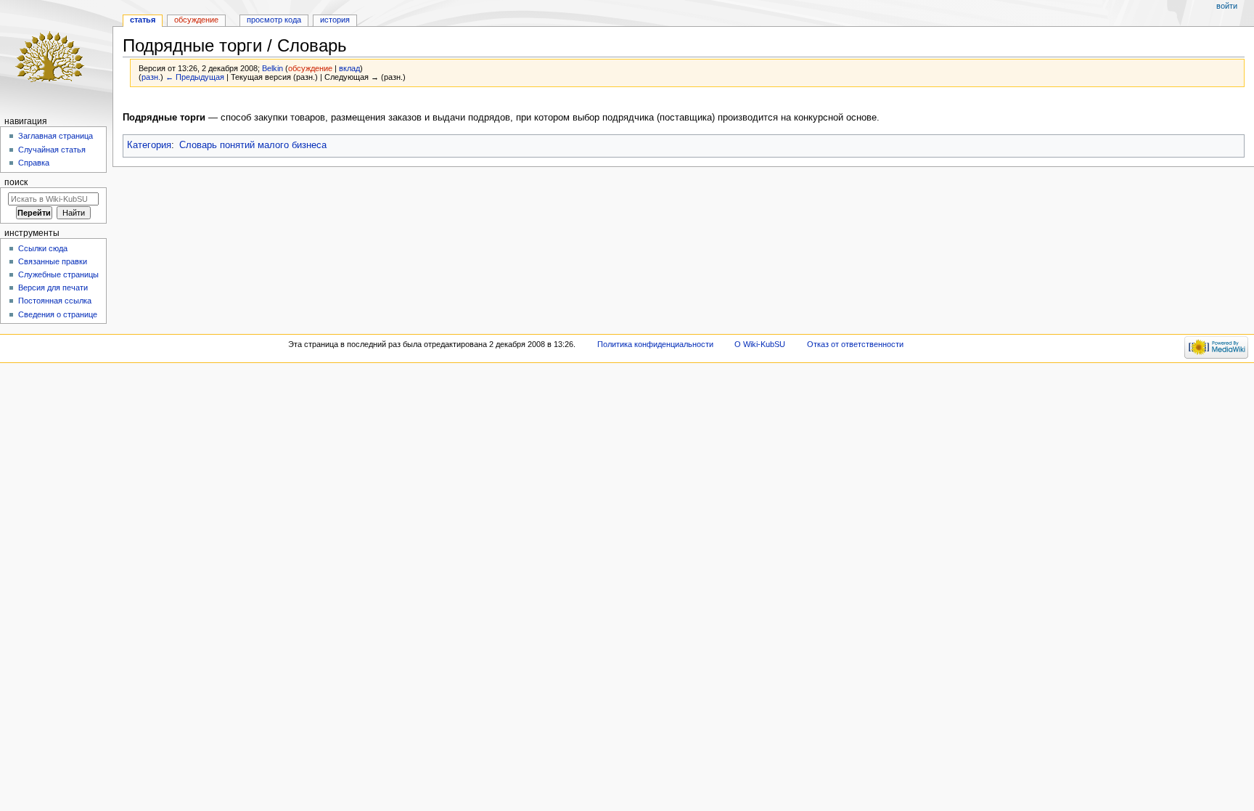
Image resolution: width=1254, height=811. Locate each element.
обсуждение (310, 68)
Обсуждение (196, 19)
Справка (33, 162)
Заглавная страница (55, 135)
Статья (142, 19)
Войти (1226, 5)
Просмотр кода (274, 19)
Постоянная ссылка (54, 300)
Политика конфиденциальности (655, 344)
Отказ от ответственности (855, 344)
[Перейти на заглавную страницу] (56, 56)
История (335, 19)
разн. (151, 77)
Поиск (16, 182)
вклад (349, 68)
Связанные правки (52, 261)
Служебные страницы (58, 274)
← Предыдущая (194, 77)
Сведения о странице (57, 314)
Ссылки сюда (42, 248)
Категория (149, 145)
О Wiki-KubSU (759, 344)
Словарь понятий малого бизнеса (253, 145)
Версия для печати (53, 287)
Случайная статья (52, 149)
